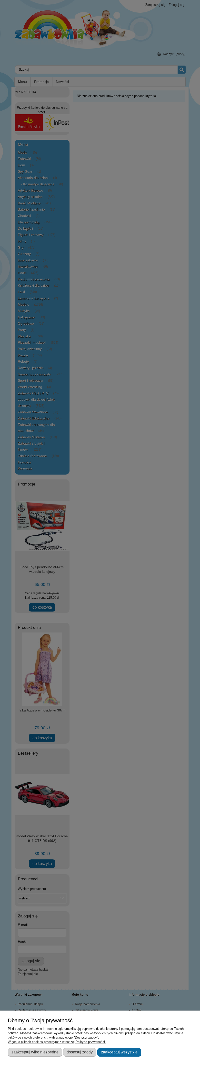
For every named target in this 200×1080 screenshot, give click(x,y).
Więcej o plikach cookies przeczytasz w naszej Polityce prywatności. (57, 1042)
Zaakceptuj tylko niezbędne (35, 1052)
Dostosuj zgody (80, 1052)
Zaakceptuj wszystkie (119, 1052)
